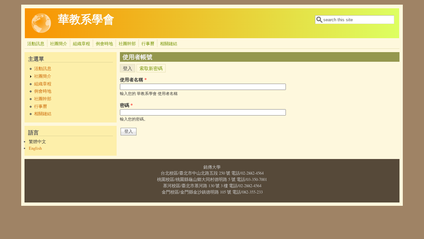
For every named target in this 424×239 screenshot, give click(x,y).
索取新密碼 (151, 68)
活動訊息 (35, 43)
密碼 (126, 105)
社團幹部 (127, 43)
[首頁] (41, 31)
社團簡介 (58, 43)
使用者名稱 (133, 79)
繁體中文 (37, 141)
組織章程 (81, 43)
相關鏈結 (168, 43)
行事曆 (147, 43)
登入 (129, 67)
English (35, 148)
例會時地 (104, 43)
